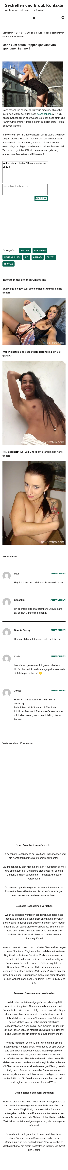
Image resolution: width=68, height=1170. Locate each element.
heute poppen (44, 113)
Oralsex (37, 257)
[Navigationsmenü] (34, 17)
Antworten (58, 573)
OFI (26, 257)
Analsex (25, 250)
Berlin (19, 32)
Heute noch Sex (12, 257)
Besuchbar (40, 250)
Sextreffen (7, 32)
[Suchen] (63, 17)
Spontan (8, 264)
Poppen (50, 257)
